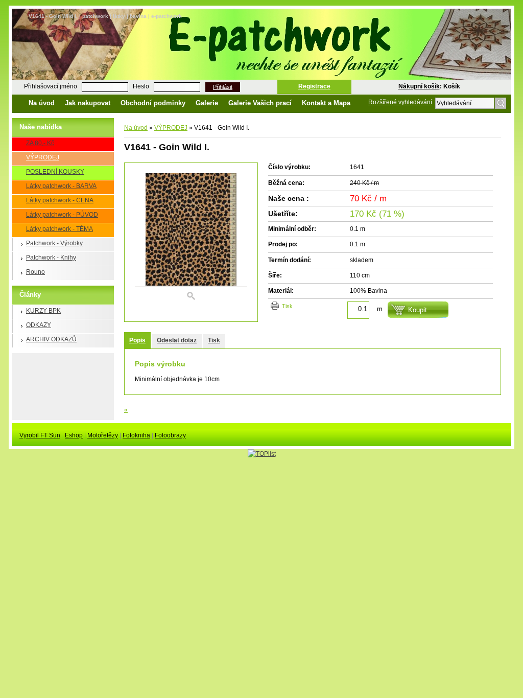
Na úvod (42, 103)
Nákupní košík (419, 86)
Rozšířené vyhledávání (400, 102)
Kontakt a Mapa (326, 103)
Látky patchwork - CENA (59, 200)
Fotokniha (136, 435)
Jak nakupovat (87, 103)
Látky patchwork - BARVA (61, 186)
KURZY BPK (43, 310)
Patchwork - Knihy (51, 257)
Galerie (207, 103)
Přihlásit (222, 87)
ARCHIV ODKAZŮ (51, 339)
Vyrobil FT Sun (39, 435)
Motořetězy (102, 435)
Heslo (141, 86)
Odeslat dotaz (177, 340)
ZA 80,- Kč (40, 143)
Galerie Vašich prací (260, 103)
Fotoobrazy (170, 435)
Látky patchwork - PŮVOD (62, 214)
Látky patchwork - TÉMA (59, 228)
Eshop (74, 435)
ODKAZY (38, 325)
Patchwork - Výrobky (54, 243)
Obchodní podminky (153, 103)
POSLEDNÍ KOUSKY (55, 171)
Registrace (314, 86)
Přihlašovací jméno (50, 86)
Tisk (287, 306)
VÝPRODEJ (42, 157)
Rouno (35, 271)
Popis (137, 340)
